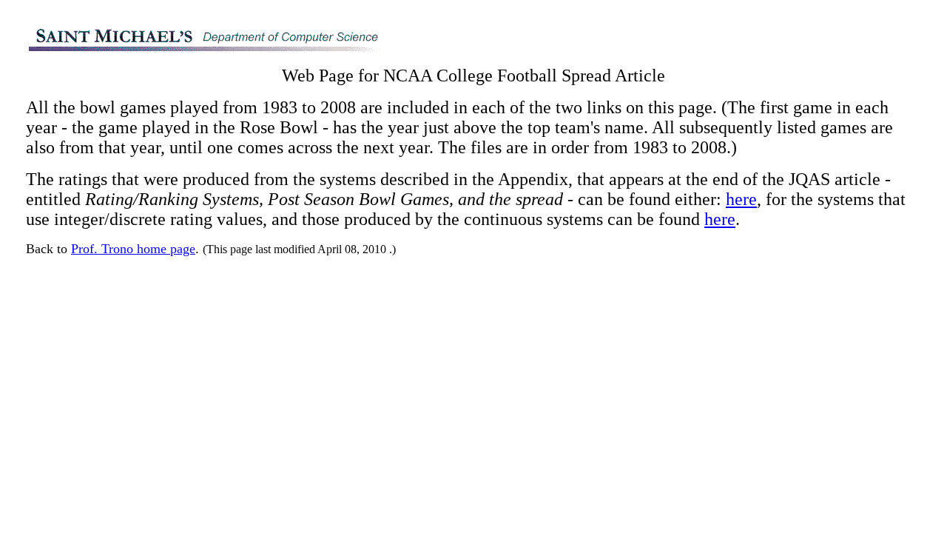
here (741, 199)
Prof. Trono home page (133, 248)
